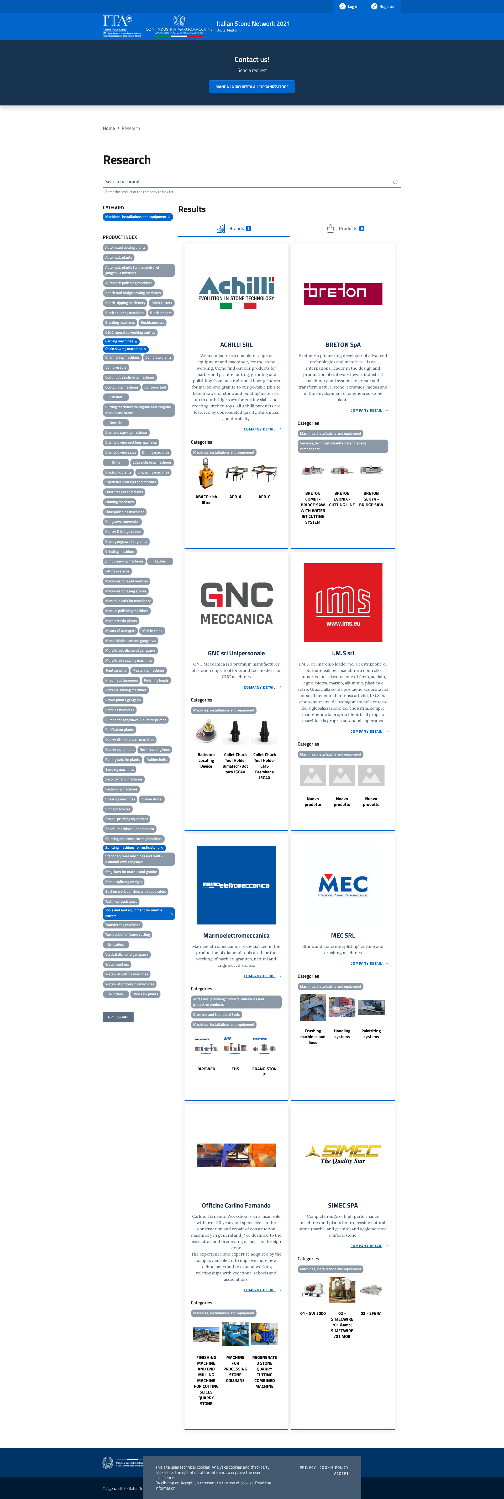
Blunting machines (120, 322)
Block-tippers (161, 312)
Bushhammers (152, 322)
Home (109, 128)
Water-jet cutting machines (126, 974)
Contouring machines (122, 387)
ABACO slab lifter (206, 499)
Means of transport (120, 630)
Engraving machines (153, 472)
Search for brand (122, 181)
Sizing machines (117, 809)
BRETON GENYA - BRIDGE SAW (371, 499)
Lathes (160, 561)
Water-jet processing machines (129, 984)
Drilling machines (155, 452)
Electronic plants (118, 472)
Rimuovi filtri (118, 1017)
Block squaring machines (124, 312)
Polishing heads (156, 680)
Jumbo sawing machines (124, 561)
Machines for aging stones (125, 591)
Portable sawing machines (126, 690)
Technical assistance (121, 901)
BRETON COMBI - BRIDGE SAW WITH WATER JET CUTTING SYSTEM (313, 507)
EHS (235, 1069)
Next (285, 481)
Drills (116, 462)
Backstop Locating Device (206, 760)
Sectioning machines (121, 789)
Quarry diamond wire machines (129, 739)
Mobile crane (152, 630)
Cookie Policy (334, 1467)
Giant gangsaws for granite (126, 541)
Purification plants (119, 729)
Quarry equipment (119, 749)
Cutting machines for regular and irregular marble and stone (138, 409)
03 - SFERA (371, 1313)
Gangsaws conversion (122, 521)
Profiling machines (119, 710)
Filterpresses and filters (124, 492)
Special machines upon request (129, 828)
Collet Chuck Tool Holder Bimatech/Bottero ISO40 (235, 763)
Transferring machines (122, 924)
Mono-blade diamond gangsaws (130, 640)
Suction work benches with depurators (135, 891)
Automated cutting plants (125, 247)
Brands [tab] (239, 228)
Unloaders (116, 944)
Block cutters (161, 302)
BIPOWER (206, 1069)
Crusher (116, 397)
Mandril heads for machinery (128, 600)
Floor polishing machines (124, 511)
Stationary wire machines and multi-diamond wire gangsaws (134, 858)
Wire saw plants (145, 994)
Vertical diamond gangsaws (127, 954)
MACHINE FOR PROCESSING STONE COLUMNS (235, 1369)
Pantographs (116, 670)
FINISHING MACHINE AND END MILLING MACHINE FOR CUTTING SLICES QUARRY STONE (206, 1380)
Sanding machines (119, 769)
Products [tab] (351, 228)
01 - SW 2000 (313, 1313)
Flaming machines (119, 501)
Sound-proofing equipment (126, 818)
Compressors (116, 367)
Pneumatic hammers (121, 680)
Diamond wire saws (120, 452)
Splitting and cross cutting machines (133, 838)
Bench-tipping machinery (125, 302)
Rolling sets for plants (122, 759)
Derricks (116, 422)
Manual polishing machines (127, 610)
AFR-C (264, 496)
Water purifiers (117, 964)
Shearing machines (120, 799)
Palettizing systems (371, 1034)
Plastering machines (149, 670)
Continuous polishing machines (130, 377)
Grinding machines (120, 551)
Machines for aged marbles (126, 581)
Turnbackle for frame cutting (127, 934)
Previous (187, 481)
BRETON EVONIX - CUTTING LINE (342, 499)
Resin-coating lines (155, 749)
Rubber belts (156, 759)
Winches (116, 994)
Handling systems (342, 1034)
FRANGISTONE (264, 1072)
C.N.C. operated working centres (130, 332)
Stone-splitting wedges (123, 881)
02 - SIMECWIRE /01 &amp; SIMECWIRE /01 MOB (342, 1324)
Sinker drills (151, 799)
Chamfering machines (122, 357)
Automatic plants (118, 257)
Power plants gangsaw (123, 700)
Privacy (308, 1467)
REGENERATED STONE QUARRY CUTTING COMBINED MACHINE (264, 1371)
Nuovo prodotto (313, 801)
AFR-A (235, 496)
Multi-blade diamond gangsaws (130, 650)
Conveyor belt (155, 387)
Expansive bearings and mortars (130, 482)
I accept (340, 1473)
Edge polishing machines (152, 462)
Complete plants (158, 357)
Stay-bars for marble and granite (131, 871)
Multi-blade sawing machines (128, 660)
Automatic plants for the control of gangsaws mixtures (132, 270)
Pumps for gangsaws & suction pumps (135, 719)
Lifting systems (117, 571)
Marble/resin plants (121, 620)
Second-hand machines (124, 779)
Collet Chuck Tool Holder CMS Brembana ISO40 (264, 766)
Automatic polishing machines (129, 282)
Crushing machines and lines (313, 1036)
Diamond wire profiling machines (131, 442)
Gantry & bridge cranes (123, 531)
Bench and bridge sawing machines (133, 292)
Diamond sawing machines (126, 432)
